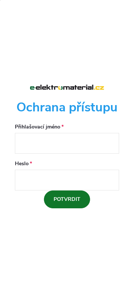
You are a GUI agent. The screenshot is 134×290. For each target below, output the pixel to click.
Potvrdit (67, 199)
